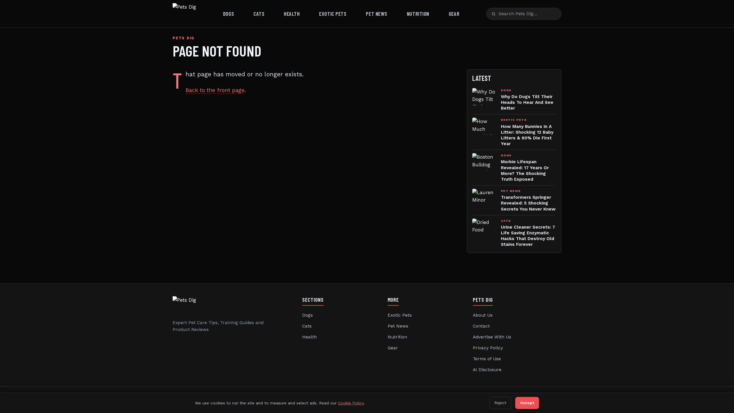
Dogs (228, 13)
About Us (483, 315)
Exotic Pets (332, 13)
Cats (258, 13)
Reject (500, 402)
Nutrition (418, 13)
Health (292, 13)
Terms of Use (487, 358)
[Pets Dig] (184, 13)
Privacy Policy (488, 347)
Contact (481, 326)
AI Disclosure (487, 369)
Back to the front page (215, 90)
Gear (454, 13)
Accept (527, 402)
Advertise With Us (492, 337)
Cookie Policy (351, 403)
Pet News (376, 13)
